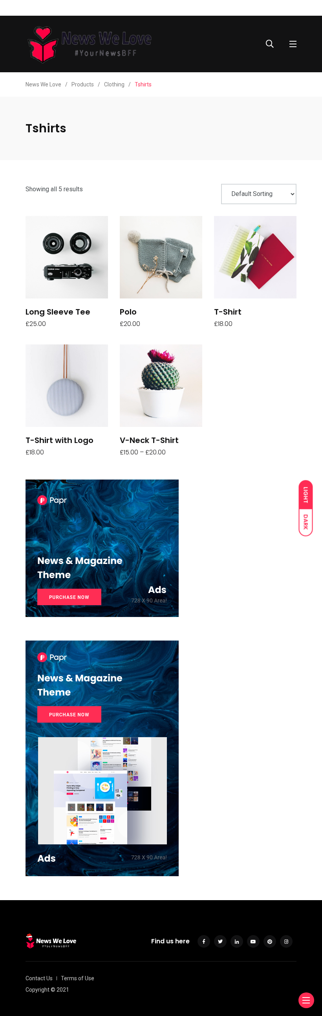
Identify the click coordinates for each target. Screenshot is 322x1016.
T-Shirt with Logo (59, 440)
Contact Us (39, 978)
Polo (128, 311)
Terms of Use (77, 978)
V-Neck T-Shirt (149, 440)
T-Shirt (228, 311)
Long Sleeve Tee (58, 311)
